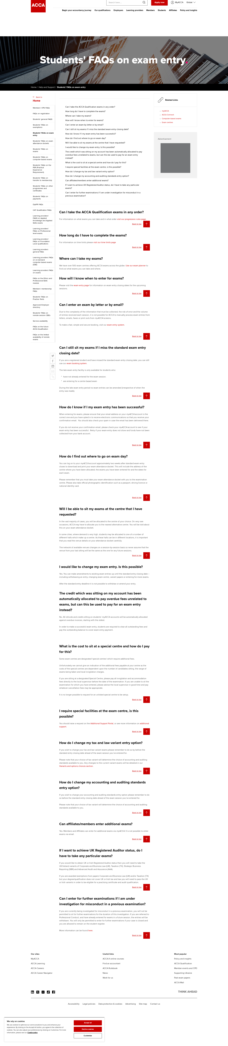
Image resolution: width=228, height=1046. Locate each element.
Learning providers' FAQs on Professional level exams (41, 230)
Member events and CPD (185, 968)
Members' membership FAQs (42, 290)
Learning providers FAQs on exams (43, 271)
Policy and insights (188, 10)
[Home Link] (187, 992)
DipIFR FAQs (38, 204)
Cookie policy (32, 1033)
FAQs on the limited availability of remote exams (41, 337)
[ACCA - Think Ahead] (38, 11)
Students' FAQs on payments (40, 197)
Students (162, 10)
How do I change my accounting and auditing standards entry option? (97, 176)
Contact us (155, 1004)
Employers (118, 10)
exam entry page (81, 285)
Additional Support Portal (101, 723)
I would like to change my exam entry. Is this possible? (90, 147)
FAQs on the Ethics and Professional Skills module (42, 280)
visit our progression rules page (131, 219)
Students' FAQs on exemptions (40, 126)
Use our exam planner (136, 265)
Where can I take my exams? (78, 116)
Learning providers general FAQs (40, 250)
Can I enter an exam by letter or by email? (84, 125)
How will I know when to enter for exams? (84, 120)
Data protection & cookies (110, 1004)
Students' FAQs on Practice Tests (40, 298)
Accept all (88, 1023)
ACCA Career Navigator (41, 973)
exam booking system (77, 363)
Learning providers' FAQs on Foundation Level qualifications (41, 241)
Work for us (108, 977)
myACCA (165, 111)
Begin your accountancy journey (76, 10)
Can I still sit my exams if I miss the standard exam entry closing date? (97, 129)
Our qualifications (102, 10)
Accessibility (73, 1004)
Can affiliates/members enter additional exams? (86, 180)
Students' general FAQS (42, 119)
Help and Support (47, 87)
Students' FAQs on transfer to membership (42, 179)
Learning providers (134, 10)
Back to (37, 99)
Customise (88, 1036)
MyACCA (35, 958)
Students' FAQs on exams (40, 150)
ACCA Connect (168, 115)
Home (33, 87)
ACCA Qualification (183, 963)
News (105, 973)
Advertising (130, 1004)
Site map (143, 1004)
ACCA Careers (37, 968)
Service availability (40, 321)
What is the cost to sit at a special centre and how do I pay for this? (95, 162)
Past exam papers (182, 977)
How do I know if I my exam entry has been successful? (90, 133)
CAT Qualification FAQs (42, 210)
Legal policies (89, 1004)
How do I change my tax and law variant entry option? (89, 171)
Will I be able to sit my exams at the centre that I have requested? (95, 142)
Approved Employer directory (41, 306)
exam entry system (115, 325)
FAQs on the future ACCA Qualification (40, 328)
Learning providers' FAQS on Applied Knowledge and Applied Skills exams (42, 219)
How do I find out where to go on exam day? (85, 138)
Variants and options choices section (76, 766)
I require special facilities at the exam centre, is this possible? (93, 167)
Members (150, 10)
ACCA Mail (179, 982)
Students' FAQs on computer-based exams (42, 158)
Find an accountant (111, 963)
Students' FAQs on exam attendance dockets (43, 142)
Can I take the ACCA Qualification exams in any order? (90, 107)
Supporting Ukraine (183, 973)
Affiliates (173, 10)
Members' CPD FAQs (41, 108)
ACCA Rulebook (110, 968)
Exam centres (167, 122)
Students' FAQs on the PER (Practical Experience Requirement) (42, 168)
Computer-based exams (171, 118)
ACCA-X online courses (113, 958)
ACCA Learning (38, 963)
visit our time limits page (104, 242)
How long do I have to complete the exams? (85, 111)
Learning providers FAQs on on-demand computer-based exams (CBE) (43, 261)
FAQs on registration (41, 113)
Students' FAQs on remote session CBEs (41, 314)
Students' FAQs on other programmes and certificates (43, 188)
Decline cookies (88, 1029)
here (90, 930)
